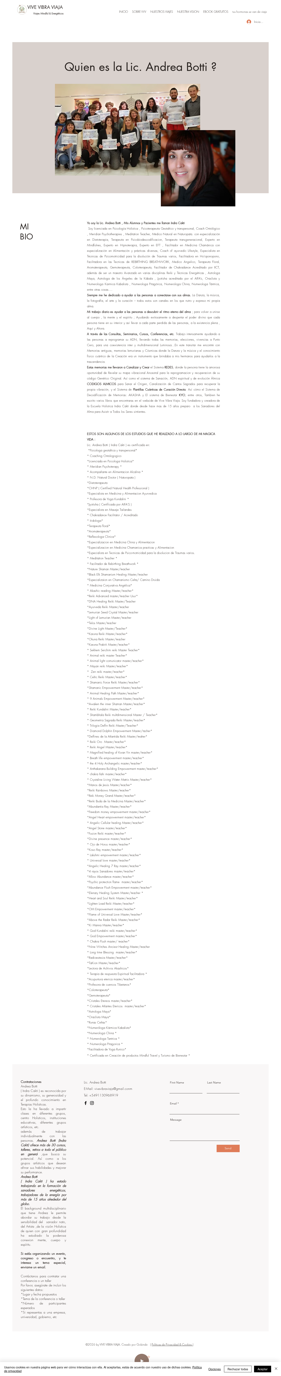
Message (176, 1119)
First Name (177, 1082)
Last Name (214, 1082)
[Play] (142, 1361)
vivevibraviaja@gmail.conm (113, 1088)
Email (173, 1103)
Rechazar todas (238, 1369)
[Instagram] (91, 1103)
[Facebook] (85, 1103)
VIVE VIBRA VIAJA (45, 7)
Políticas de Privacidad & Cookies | (172, 1344)
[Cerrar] (276, 1369)
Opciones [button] (214, 1369)
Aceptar (263, 1369)
